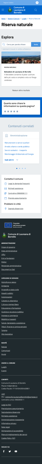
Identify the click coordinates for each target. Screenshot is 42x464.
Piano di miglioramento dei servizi (14, 434)
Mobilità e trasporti (8, 319)
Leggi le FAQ (6, 404)
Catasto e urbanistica (9, 300)
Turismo (4, 330)
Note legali (5, 427)
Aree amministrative (9, 250)
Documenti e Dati (8, 269)
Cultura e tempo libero (10, 304)
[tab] (16, 168)
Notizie (4, 346)
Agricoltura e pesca (8, 282)
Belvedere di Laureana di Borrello (17, 71)
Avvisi (3, 354)
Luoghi (4, 367)
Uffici (3, 254)
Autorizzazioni (6, 297)
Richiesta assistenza (9, 416)
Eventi (3, 370)
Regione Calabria (8, 3)
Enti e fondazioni (7, 258)
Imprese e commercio (9, 315)
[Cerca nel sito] (35, 10)
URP (3, 394)
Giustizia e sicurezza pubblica (12, 311)
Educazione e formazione (11, 308)
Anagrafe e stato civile (10, 289)
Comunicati (5, 350)
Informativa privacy (8, 423)
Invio (36, 44)
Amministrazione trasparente (12, 419)
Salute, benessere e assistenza (13, 323)
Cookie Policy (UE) (8, 438)
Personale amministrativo (11, 265)
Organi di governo (8, 247)
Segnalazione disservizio (10, 412)
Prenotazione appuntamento (12, 408)
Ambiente (5, 285)
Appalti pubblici (7, 293)
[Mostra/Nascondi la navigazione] (2, 9)
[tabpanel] (21, 149)
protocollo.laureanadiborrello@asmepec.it (21, 396)
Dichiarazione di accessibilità (12, 430)
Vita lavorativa (7, 334)
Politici (3, 262)
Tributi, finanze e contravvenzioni (14, 326)
